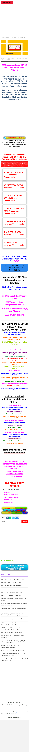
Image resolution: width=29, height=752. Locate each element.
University (24, 705)
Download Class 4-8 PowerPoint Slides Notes (15, 383)
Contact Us (17, 707)
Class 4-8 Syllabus (14, 370)
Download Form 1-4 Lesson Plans (14, 430)
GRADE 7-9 (10, 510)
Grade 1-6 (15, 702)
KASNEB (18, 512)
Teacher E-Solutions (17, 717)
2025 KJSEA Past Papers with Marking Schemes (12, 579)
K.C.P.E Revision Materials (14, 386)
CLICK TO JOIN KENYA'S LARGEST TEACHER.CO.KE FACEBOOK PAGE (14, 567)
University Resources (14, 438)
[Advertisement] (14, 19)
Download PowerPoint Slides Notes (14, 422)
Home (5, 702)
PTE (24, 512)
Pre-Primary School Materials (14, 443)
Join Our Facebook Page (15, 138)
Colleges (19, 705)
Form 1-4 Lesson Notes (14, 405)
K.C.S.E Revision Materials (14, 425)
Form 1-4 (13, 705)
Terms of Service (23, 711)
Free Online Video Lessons (14, 411)
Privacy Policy (4, 713)
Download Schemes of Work (14, 414)
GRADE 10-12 (9, 508)
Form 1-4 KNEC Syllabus (14, 427)
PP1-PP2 (8, 512)
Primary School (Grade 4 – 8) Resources (14, 441)
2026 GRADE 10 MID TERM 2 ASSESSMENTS (11, 632)
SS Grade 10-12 (6, 705)
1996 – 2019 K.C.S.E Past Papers (14, 432)
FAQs (9, 713)
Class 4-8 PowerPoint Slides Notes (15, 381)
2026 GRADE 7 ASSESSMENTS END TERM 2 (11, 585)
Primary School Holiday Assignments (14, 356)
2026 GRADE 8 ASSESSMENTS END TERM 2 (11, 589)
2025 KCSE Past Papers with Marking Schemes (12, 582)
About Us (11, 707)
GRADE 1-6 (21, 510)
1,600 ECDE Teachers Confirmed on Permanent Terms (14, 650)
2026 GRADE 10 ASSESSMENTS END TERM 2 (11, 595)
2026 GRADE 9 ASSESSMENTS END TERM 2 (11, 592)
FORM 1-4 (22, 508)
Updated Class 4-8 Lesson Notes (14, 350)
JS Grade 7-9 (22, 702)
